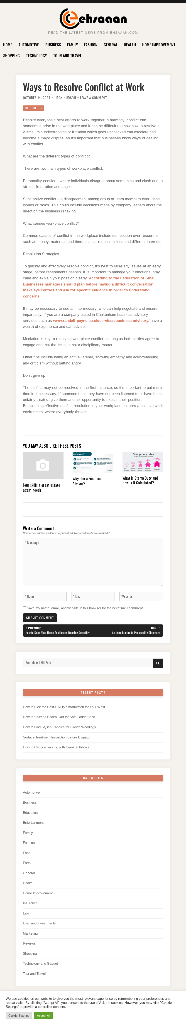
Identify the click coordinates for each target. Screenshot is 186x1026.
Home (7, 45)
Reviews (29, 943)
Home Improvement (158, 45)
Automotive (28, 45)
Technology (36, 55)
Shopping (11, 55)
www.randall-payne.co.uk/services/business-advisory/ (101, 321)
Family (72, 45)
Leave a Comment (93, 97)
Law (26, 913)
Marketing (30, 933)
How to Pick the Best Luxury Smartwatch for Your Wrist (64, 707)
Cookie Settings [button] (18, 1015)
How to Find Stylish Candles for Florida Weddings (59, 727)
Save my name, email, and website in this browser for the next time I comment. (85, 608)
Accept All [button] (43, 1015)
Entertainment (33, 822)
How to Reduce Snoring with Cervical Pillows (56, 747)
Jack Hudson (65, 97)
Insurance (30, 903)
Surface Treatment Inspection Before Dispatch (57, 737)
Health (130, 45)
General (111, 45)
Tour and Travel (67, 55)
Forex (27, 863)
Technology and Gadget (40, 963)
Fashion (90, 45)
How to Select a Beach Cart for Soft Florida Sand (59, 717)
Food (26, 853)
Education (30, 812)
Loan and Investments (39, 923)
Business (53, 45)
